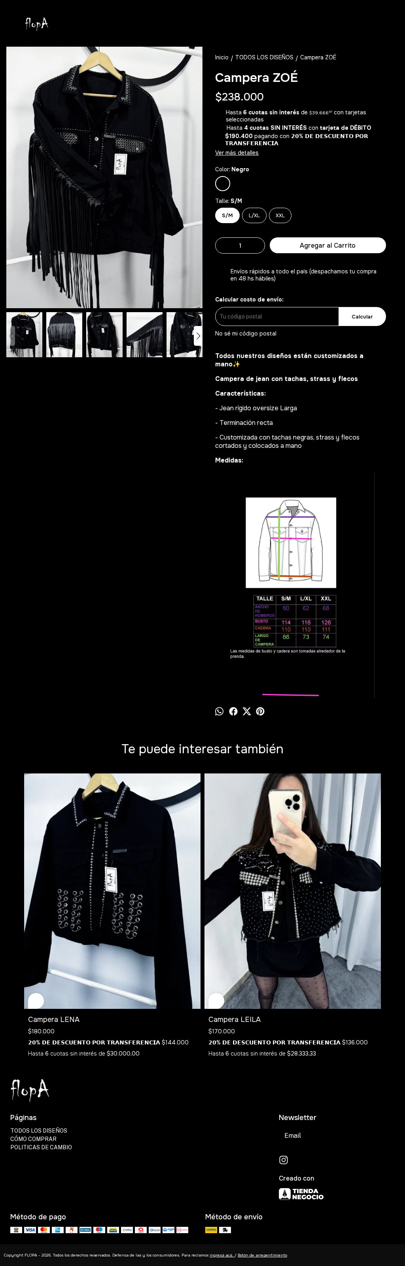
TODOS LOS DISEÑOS (38, 1131)
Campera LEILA (234, 1019)
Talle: (228, 201)
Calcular (362, 316)
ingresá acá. (222, 1255)
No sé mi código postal (245, 333)
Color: (232, 169)
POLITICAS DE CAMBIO (41, 1147)
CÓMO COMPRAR (33, 1139)
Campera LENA (53, 1019)
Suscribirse (373, 1135)
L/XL (254, 215)
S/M (227, 215)
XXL (280, 215)
